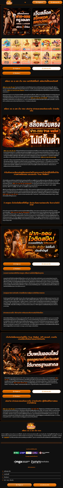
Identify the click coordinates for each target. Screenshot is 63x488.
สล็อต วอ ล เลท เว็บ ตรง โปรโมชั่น (39, 98)
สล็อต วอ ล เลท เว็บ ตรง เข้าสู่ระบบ (15, 90)
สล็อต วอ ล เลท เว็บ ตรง (9, 87)
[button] (25, 2)
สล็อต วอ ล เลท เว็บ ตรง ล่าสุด (48, 157)
